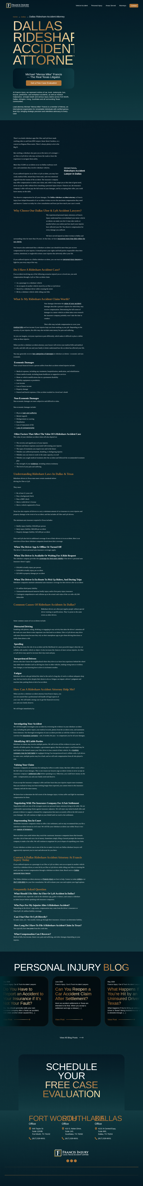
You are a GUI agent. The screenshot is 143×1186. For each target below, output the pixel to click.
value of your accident (72, 304)
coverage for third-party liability (51, 559)
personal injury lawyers (72, 259)
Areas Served (111, 6)
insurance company (30, 736)
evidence (34, 464)
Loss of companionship (25, 428)
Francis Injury (48, 879)
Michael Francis (70, 168)
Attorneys (122, 6)
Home (15, 17)
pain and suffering (30, 413)
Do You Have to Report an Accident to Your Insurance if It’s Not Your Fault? (23, 996)
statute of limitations (24, 829)
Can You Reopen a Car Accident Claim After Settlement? (73, 994)
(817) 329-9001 (19, 882)
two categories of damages (42, 354)
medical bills (18, 327)
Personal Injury (96, 6)
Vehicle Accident (82, 6)
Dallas (23, 17)
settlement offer (35, 774)
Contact (134, 6)
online (79, 879)
